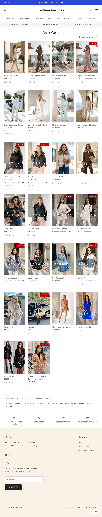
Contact (78, 18)
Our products (25, 18)
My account (90, 18)
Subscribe (13, 487)
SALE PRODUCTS (63, 18)
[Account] (91, 9)
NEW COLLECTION (43, 18)
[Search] (5, 9)
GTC (81, 442)
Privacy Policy (85, 446)
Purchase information (88, 450)
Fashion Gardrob (16, 507)
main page (11, 18)
